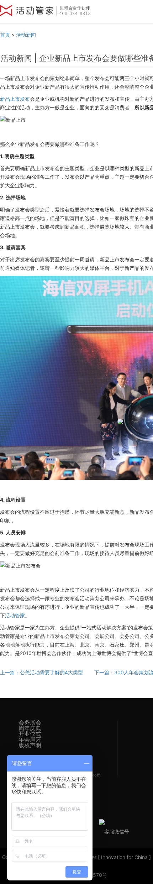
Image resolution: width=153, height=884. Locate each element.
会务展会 (30, 722)
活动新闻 (26, 35)
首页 (5, 35)
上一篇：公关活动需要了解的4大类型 (41, 672)
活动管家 (15, 615)
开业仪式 (30, 734)
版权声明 (30, 745)
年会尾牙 (30, 739)
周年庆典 (30, 728)
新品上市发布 (15, 99)
